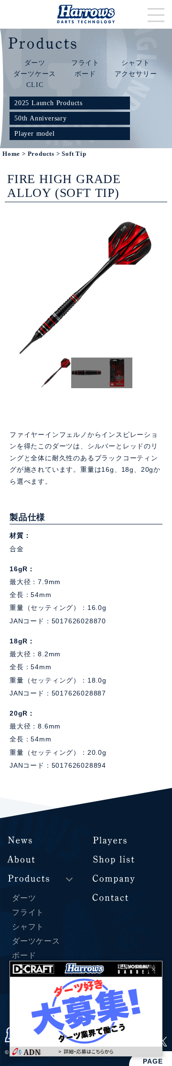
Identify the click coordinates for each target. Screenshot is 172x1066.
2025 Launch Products (48, 103)
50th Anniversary (40, 118)
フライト (85, 62)
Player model (34, 133)
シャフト (135, 62)
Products (41, 154)
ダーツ (34, 62)
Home (11, 154)
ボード (85, 73)
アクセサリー (136, 73)
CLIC (34, 84)
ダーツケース (34, 73)
